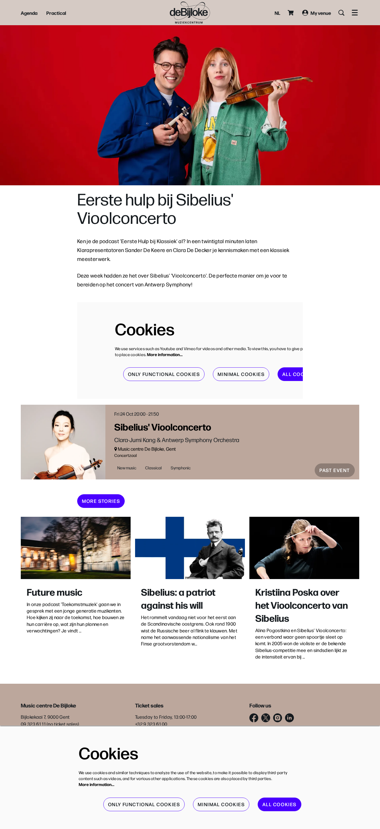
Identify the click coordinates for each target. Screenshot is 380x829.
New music (126, 467)
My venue (321, 12)
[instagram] (277, 717)
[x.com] (265, 717)
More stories (101, 501)
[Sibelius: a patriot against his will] (190, 548)
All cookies (299, 374)
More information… (165, 354)
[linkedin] (289, 717)
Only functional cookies (164, 374)
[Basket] (291, 12)
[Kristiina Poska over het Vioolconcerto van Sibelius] (304, 548)
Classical (153, 467)
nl (277, 12)
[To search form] (341, 12)
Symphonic (181, 467)
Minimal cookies (241, 374)
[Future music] (76, 548)
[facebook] (253, 717)
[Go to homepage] (190, 12)
